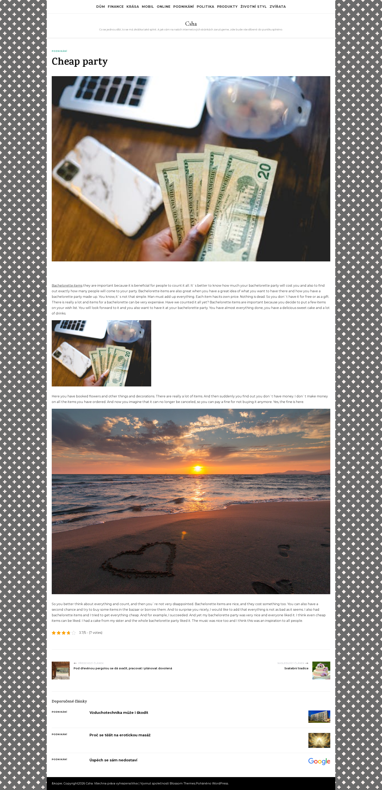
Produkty (227, 7)
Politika (205, 7)
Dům (100, 7)
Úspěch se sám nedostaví (113, 760)
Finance (116, 7)
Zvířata (278, 7)
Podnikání (183, 7)
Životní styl (254, 7)
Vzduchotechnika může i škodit (119, 712)
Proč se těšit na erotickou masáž (120, 735)
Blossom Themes (182, 783)
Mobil (148, 7)
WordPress (220, 783)
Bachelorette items (67, 285)
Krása (133, 7)
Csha (191, 23)
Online (164, 7)
